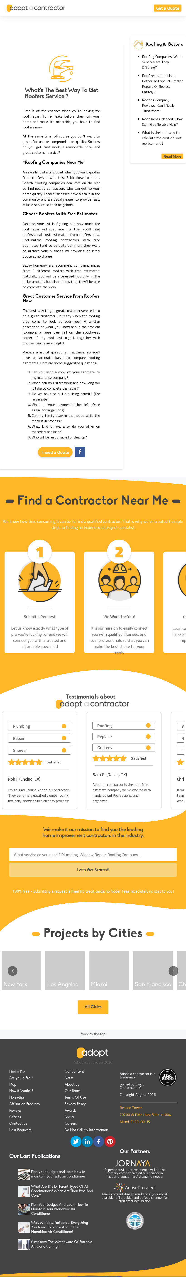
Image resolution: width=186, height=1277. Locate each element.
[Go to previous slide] (12, 971)
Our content (74, 1071)
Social (69, 1117)
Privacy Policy (75, 1104)
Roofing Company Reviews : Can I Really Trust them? (158, 105)
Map (12, 1085)
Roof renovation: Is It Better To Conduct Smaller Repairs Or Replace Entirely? (162, 84)
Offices (15, 1117)
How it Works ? (21, 1091)
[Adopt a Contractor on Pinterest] (110, 1142)
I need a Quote (55, 452)
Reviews (15, 1111)
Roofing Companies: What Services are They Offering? (162, 62)
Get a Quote (167, 8)
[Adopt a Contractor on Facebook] (98, 1142)
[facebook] (80, 452)
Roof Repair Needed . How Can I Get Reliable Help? (162, 121)
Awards (70, 1111)
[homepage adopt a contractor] (36, 8)
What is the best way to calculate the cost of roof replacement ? (162, 138)
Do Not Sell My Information (86, 1130)
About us (72, 1085)
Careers (71, 1123)
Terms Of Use (75, 1097)
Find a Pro (17, 1071)
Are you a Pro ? (21, 1078)
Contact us (18, 1123)
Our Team (72, 1091)
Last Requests (20, 1130)
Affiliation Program (24, 1104)
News (69, 1078)
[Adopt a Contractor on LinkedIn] (87, 1142)
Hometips (17, 1097)
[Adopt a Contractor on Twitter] (76, 1142)
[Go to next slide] (173, 971)
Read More (172, 156)
